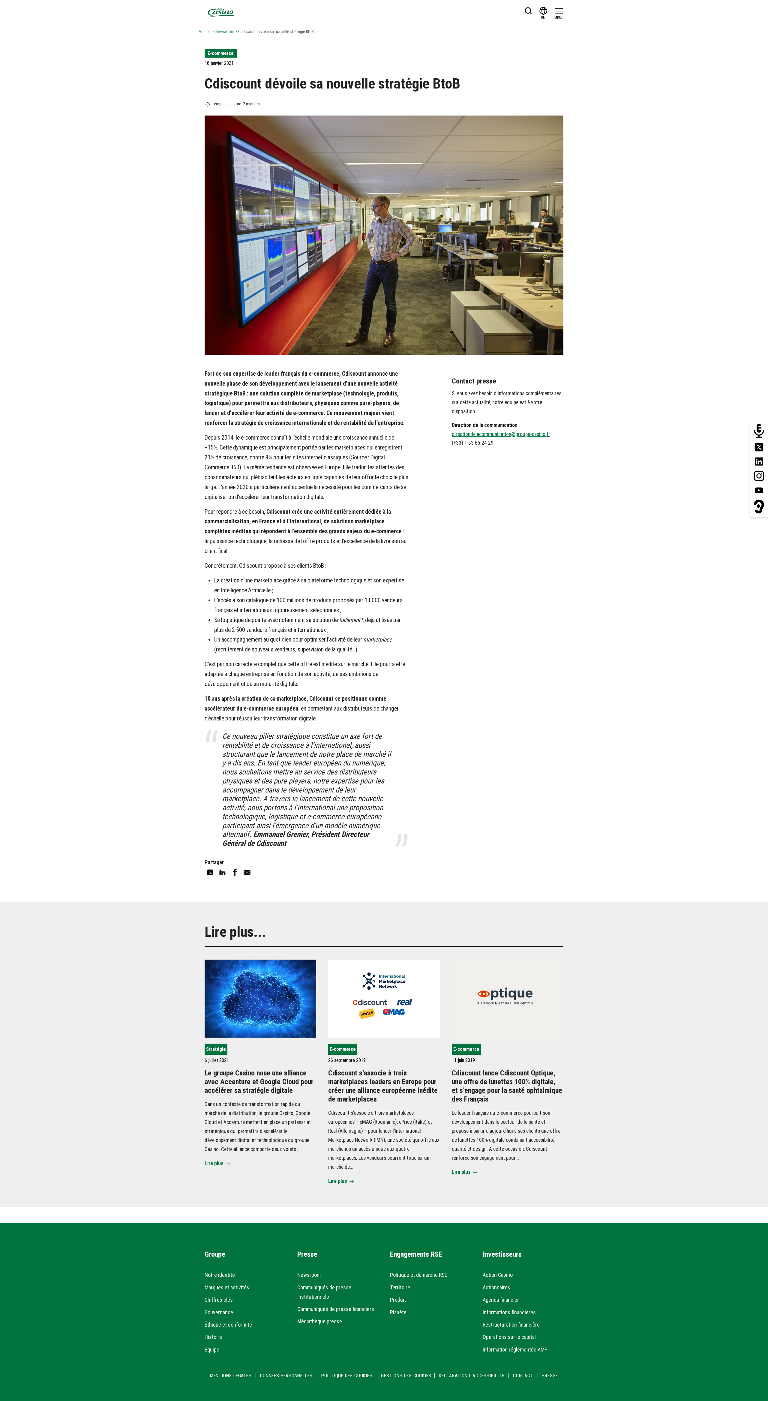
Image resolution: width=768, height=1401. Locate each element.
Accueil (205, 31)
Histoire (213, 1337)
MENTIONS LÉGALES (231, 1375)
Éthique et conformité (228, 1324)
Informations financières (509, 1312)
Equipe (212, 1349)
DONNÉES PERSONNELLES (286, 1375)
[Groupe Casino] (221, 12)
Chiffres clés (219, 1300)
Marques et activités (227, 1287)
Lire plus (214, 1163)
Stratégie (216, 1049)
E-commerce (221, 53)
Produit (398, 1300)
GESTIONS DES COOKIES (406, 1375)
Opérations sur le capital (509, 1337)
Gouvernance (219, 1312)
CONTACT (523, 1375)
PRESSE (550, 1375)
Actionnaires (496, 1287)
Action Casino (498, 1275)
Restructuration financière (511, 1324)
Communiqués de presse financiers (335, 1309)
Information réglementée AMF (515, 1349)
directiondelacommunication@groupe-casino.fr (501, 434)
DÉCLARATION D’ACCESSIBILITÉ (472, 1375)
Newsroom (224, 31)
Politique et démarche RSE (418, 1275)
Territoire (400, 1287)
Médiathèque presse (319, 1321)
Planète (398, 1312)
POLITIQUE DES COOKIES (347, 1375)
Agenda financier (501, 1300)
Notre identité (220, 1275)
